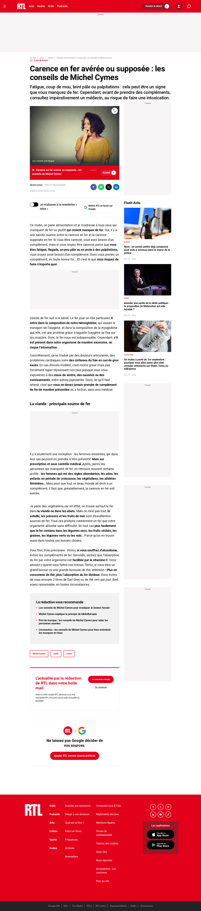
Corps (69, 653)
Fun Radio (77, 906)
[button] (156, 6)
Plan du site (102, 881)
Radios (41, 6)
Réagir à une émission (77, 814)
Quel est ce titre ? (74, 822)
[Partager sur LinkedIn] (116, 187)
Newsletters (71, 856)
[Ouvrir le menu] (4, 6)
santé (55, 653)
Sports (53, 839)
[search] (189, 6)
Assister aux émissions (77, 805)
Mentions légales (105, 822)
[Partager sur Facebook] (93, 187)
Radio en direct (73, 831)
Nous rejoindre (104, 860)
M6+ (66, 906)
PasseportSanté (118, 906)
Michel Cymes (36, 185)
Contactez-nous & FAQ (108, 805)
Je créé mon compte (101, 679)
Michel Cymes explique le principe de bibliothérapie (68, 614)
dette (126, 298)
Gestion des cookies (107, 843)
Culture (53, 831)
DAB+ (133, 906)
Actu (31, 6)
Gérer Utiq (101, 851)
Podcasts (62, 6)
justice (127, 242)
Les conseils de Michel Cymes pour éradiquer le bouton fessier (74, 607)
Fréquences (71, 839)
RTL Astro (101, 906)
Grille (51, 6)
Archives (69, 848)
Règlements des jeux (107, 814)
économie (128, 355)
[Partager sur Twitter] (109, 187)
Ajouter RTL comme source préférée (74, 755)
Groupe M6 (54, 906)
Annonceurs (146, 906)
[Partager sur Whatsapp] (101, 187)
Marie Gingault (59, 185)
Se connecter (101, 687)
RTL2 (89, 906)
